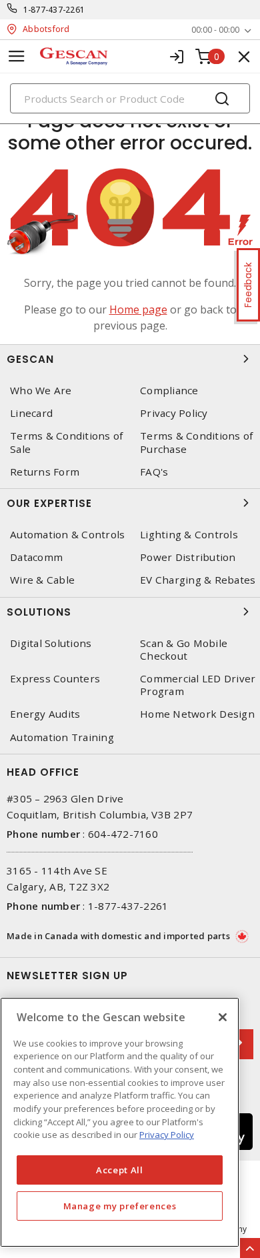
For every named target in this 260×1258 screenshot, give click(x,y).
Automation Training (62, 737)
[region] (119, 1122)
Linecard (31, 413)
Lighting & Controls (189, 534)
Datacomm (36, 557)
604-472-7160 (123, 833)
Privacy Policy (174, 413)
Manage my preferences (120, 1206)
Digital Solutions (50, 643)
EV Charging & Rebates (197, 580)
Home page (138, 309)
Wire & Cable (42, 580)
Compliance (169, 390)
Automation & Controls (67, 534)
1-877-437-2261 (54, 9)
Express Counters (55, 678)
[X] (222, 1017)
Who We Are (41, 390)
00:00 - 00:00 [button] (215, 29)
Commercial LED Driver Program (197, 685)
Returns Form (44, 472)
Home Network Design (197, 714)
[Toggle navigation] (17, 56)
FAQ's (154, 472)
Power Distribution (188, 557)
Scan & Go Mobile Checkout (183, 649)
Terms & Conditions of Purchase (196, 442)
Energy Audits (45, 714)
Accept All (119, 1170)
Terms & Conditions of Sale (66, 442)
